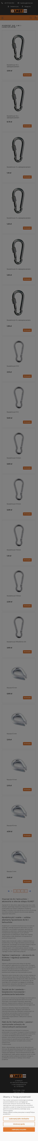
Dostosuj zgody (19, 1124)
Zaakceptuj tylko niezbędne (19, 1119)
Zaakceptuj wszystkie (19, 1129)
